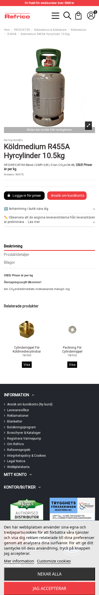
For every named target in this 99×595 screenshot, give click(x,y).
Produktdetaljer (16, 254)
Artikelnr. (9, 174)
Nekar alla (49, 574)
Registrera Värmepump (24, 438)
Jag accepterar (49, 588)
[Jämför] (23, 343)
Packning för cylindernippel (72, 349)
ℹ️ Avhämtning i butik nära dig (26, 209)
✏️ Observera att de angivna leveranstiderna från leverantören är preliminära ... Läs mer (49, 220)
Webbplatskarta (18, 467)
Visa (26, 365)
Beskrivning (13, 246)
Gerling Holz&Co (13, 140)
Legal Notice (16, 461)
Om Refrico (15, 444)
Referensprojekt (18, 450)
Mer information (19, 560)
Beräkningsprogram (21, 427)
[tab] (49, 209)
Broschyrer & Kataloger (24, 433)
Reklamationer (18, 416)
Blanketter (14, 421)
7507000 (26, 355)
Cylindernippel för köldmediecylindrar (27, 349)
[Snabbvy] (30, 342)
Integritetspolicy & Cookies (26, 455)
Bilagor (9, 262)
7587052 (72, 355)
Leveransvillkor (18, 410)
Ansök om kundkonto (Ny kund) (30, 404)
